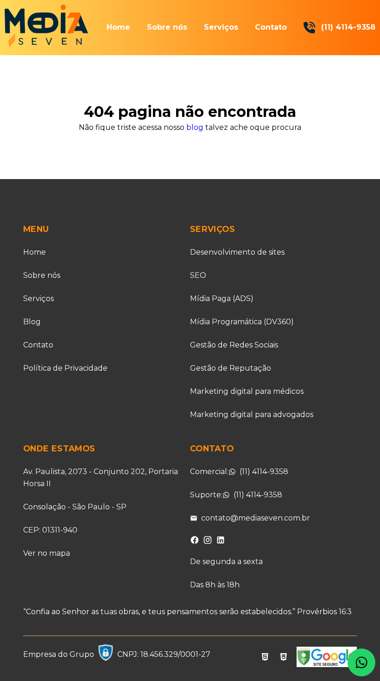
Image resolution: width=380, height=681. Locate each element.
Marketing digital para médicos (247, 391)
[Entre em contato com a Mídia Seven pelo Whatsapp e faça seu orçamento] (361, 662)
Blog (32, 321)
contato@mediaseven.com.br (255, 518)
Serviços (221, 27)
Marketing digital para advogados (251, 414)
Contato (271, 27)
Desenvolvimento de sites (237, 252)
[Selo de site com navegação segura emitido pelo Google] (327, 658)
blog (194, 127)
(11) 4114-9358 (348, 27)
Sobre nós (167, 27)
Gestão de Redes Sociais (234, 344)
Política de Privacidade (65, 368)
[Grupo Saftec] (106, 654)
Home (118, 27)
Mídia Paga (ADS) (221, 298)
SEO (198, 275)
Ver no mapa (46, 553)
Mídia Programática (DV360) (242, 321)
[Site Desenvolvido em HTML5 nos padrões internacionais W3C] (265, 658)
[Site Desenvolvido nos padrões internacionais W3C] (283, 658)
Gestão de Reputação (230, 368)
